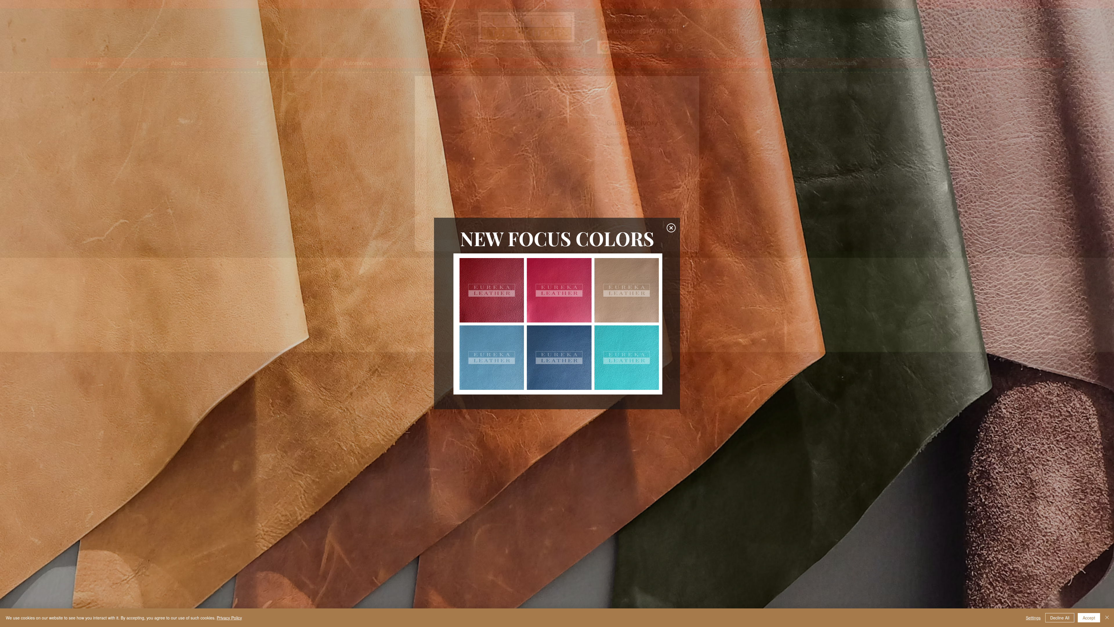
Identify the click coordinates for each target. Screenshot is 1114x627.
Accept (1089, 618)
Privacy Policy (229, 618)
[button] (671, 228)
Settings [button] (1033, 618)
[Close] (1107, 617)
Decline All (1059, 618)
